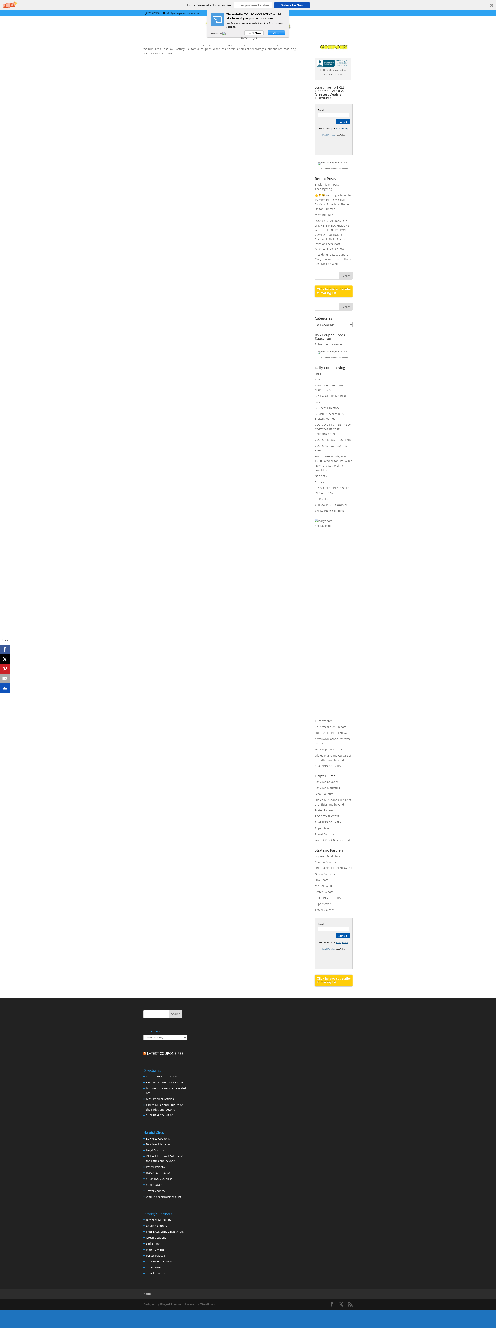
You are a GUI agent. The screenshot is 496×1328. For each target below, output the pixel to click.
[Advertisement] (330, 594)
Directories (324, 721)
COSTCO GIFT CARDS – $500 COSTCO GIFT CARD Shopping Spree (333, 429)
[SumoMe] (5, 688)
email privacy (342, 128)
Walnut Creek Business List (332, 840)
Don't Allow (254, 33)
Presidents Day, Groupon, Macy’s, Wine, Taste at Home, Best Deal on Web (333, 259)
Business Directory (327, 408)
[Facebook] (5, 649)
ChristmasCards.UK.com (330, 727)
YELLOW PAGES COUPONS (331, 505)
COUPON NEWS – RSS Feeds (333, 440)
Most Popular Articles (329, 749)
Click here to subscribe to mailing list (334, 291)
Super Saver (323, 828)
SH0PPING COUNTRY (328, 766)
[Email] (5, 678)
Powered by (216, 33)
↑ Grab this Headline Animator (334, 168)
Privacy (319, 482)
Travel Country (324, 834)
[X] (5, 659)
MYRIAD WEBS (324, 886)
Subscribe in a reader (329, 344)
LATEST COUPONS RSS (165, 1053)
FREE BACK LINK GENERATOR (333, 733)
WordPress (207, 1304)
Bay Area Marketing (327, 788)
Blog (317, 402)
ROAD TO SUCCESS (327, 816)
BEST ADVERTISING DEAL (331, 396)
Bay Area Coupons (326, 782)
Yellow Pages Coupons (329, 511)
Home (244, 38)
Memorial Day (324, 215)
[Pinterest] (5, 669)
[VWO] (226, 33)
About (319, 379)
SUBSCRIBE (322, 499)
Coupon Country (325, 862)
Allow (276, 33)
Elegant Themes (170, 1304)
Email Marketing (328, 135)
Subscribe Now (292, 5)
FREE (318, 373)
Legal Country (324, 794)
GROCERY (321, 476)
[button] (248, 5)
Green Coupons (325, 874)
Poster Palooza (324, 810)
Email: (321, 110)
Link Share (321, 880)
